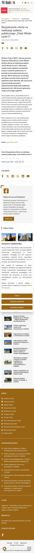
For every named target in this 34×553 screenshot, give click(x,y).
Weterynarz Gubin (10, 411)
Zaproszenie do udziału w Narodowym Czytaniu (22, 334)
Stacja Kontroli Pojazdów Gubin (14, 427)
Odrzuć (17, 295)
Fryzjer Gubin (8, 417)
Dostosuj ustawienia (17, 301)
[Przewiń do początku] (29, 548)
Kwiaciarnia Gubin (10, 408)
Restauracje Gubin (10, 430)
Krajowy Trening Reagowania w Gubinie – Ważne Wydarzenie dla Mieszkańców (21, 318)
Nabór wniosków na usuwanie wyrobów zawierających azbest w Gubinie (17, 455)
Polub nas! (8, 219)
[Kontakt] (25, 2)
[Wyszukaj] (28, 3)
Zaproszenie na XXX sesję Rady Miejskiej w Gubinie (21, 342)
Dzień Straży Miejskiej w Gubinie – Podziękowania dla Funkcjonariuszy (15, 449)
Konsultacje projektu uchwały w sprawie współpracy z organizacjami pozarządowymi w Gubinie (20, 362)
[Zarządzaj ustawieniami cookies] (4, 548)
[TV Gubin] (8, 3)
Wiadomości (15, 19)
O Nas (16, 543)
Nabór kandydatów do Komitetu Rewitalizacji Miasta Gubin (21, 372)
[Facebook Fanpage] (22, 2)
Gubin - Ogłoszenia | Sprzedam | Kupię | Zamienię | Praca (18, 10)
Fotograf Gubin (9, 414)
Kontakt (4, 523)
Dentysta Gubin (9, 401)
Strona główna (5, 19)
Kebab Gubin (8, 433)
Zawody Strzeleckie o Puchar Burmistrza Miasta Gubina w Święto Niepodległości (21, 351)
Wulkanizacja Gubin (10, 424)
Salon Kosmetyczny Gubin (12, 420)
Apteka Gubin (8, 405)
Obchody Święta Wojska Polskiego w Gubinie (20, 380)
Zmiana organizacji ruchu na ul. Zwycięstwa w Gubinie (21, 327)
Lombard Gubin (9, 398)
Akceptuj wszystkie (17, 307)
